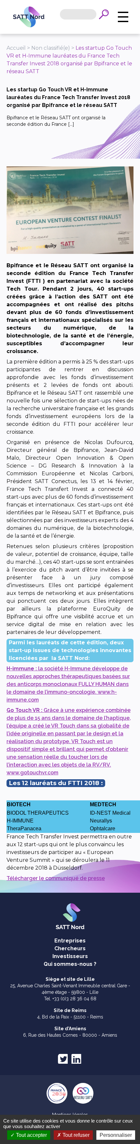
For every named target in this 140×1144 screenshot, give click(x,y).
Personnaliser (116, 1135)
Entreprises (70, 941)
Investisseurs (70, 956)
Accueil (16, 48)
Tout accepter (31, 1135)
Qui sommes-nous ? (70, 964)
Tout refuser (75, 1135)
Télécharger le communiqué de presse (56, 878)
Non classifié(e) (50, 48)
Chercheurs (70, 948)
